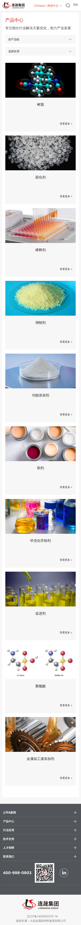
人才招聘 (8, 847)
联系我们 (8, 856)
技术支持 (8, 839)
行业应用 (8, 830)
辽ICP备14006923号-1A (44, 916)
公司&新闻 (9, 812)
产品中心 (8, 821)
